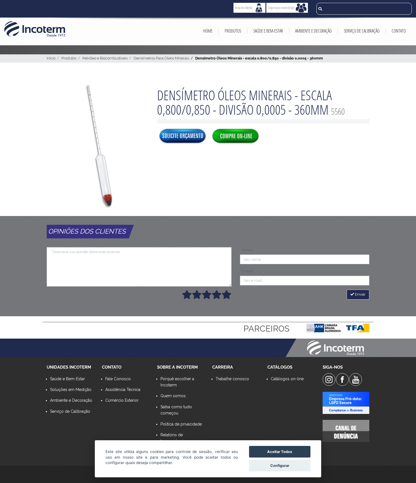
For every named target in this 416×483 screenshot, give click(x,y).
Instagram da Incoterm (329, 379)
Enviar (360, 294)
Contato (399, 31)
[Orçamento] (182, 136)
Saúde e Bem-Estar (268, 31)
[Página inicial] (34, 29)
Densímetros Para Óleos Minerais (161, 58)
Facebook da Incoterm (342, 379)
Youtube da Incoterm (355, 379)
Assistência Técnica (122, 389)
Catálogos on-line (287, 379)
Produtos (233, 31)
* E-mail (246, 271)
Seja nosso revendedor (281, 7)
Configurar (279, 465)
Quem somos (173, 396)
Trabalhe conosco (232, 379)
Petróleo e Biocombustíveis (105, 58)
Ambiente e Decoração (313, 31)
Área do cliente (243, 7)
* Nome (246, 250)
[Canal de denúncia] (346, 431)
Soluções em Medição (70, 389)
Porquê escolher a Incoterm (177, 382)
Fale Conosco (118, 379)
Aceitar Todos (279, 452)
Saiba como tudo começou (176, 410)
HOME (208, 31)
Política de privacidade (181, 424)
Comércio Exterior (122, 400)
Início (51, 58)
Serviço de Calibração (361, 31)
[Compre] (235, 136)
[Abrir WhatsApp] (401, 468)
